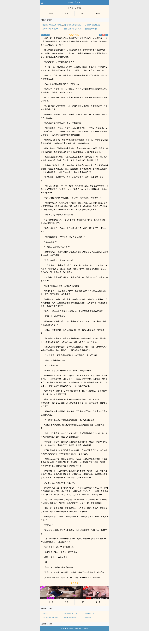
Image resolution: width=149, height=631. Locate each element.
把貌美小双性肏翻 (91, 29)
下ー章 (98, 13)
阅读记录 (70, 629)
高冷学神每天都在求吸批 (72, 25)
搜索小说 (78, 629)
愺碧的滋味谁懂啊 (70, 617)
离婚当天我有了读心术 (50, 29)
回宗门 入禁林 (74, 2)
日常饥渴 (45, 614)
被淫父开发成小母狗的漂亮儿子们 (75, 29)
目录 (66, 13)
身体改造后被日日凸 (71, 614)
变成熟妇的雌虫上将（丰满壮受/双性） (55, 25)
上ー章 (51, 13)
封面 (82, 13)
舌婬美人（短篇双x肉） (93, 25)
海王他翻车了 (89, 614)
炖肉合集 (88, 617)
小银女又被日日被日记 (50, 617)
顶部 (86, 629)
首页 (62, 629)
